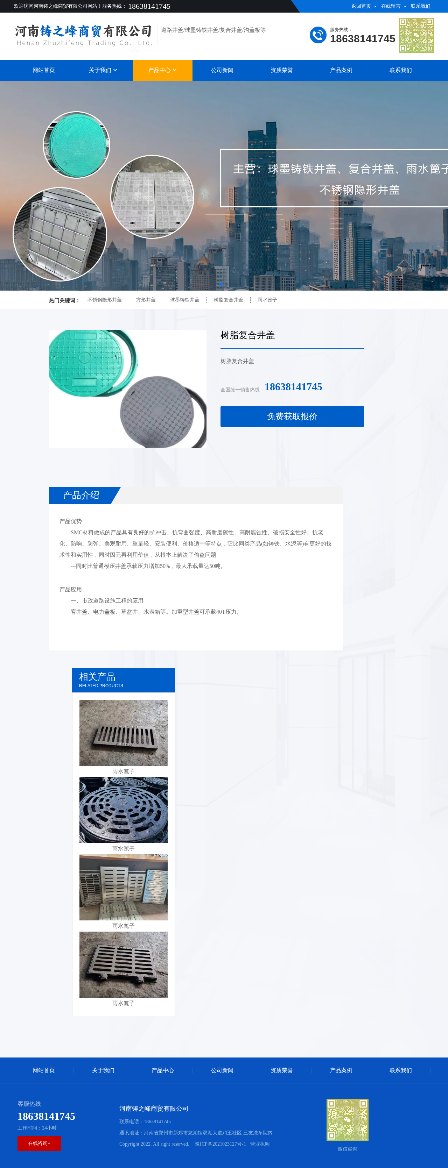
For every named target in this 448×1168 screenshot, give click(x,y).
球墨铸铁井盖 (185, 299)
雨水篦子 (267, 299)
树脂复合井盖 (228, 299)
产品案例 (341, 70)
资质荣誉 (282, 70)
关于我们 (101, 70)
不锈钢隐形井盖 (105, 299)
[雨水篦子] (123, 733)
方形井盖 (146, 299)
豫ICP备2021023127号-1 (220, 1144)
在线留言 (391, 6)
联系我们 (420, 6)
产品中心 (160, 70)
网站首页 (44, 70)
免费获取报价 (292, 416)
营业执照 (260, 1144)
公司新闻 (222, 70)
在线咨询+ (39, 1143)
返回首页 (361, 6)
